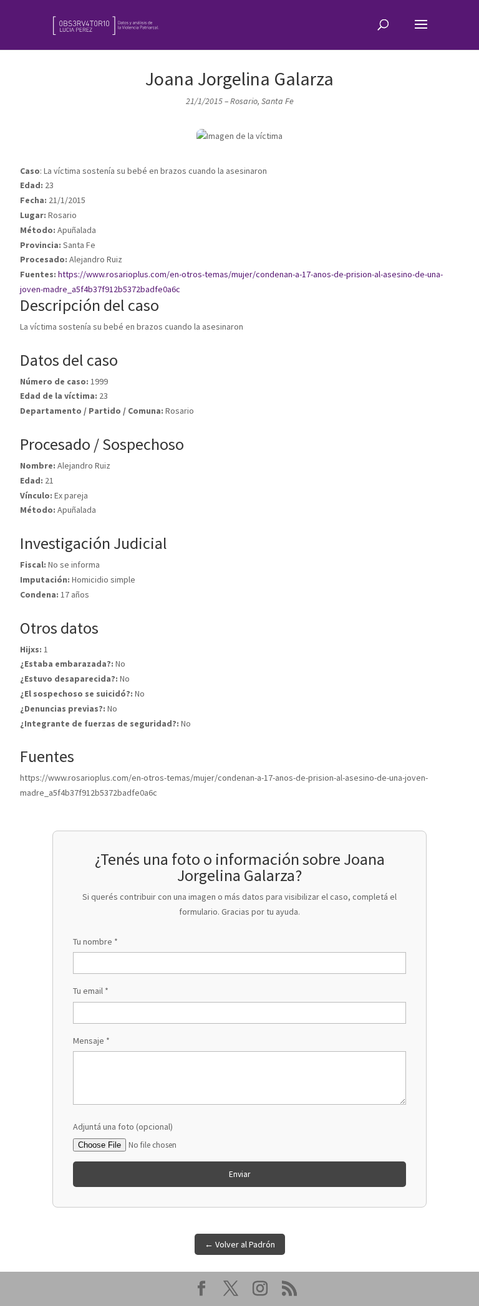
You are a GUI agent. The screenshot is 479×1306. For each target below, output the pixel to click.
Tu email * (91, 990)
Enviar (239, 1174)
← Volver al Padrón (240, 1244)
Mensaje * (91, 1040)
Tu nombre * (95, 941)
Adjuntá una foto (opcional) (123, 1126)
